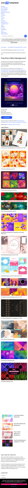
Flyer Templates (4, 8)
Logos (2, 25)
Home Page (3, 47)
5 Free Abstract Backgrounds (7, 339)
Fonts (2, 16)
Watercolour (3, 32)
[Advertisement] (14, 398)
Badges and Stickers (5, 12)
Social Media (3, 29)
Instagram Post (4, 22)
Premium (3, 28)
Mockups (3, 6)
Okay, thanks (14, 484)
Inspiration (3, 20)
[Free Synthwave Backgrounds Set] (14, 180)
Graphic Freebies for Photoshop (19, 122)
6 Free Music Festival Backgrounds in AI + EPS (11, 297)
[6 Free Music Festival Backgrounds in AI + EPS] (14, 287)
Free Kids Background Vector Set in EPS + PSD (11, 276)
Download (6, 117)
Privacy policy (14, 486)
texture (14, 124)
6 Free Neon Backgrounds (7, 381)
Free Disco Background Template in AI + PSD (20, 441)
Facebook (3, 15)
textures (18, 124)
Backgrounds (4, 10)
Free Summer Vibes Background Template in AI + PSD (13, 147)
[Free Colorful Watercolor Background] (7, 434)
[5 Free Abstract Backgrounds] (14, 329)
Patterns (3, 26)
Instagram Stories (5, 23)
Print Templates (4, 9)
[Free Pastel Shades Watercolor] (7, 418)
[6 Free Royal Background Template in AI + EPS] (14, 308)
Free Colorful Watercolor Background (17, 433)
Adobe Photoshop (20, 50)
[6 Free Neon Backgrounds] (14, 371)
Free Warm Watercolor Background (19, 424)
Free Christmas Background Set (8, 211)
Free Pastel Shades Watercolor (19, 416)
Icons (2, 19)
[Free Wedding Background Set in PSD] (14, 244)
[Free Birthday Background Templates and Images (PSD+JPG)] (14, 222)
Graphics (3, 18)
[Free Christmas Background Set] (14, 201)
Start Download (14, 42)
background (9, 124)
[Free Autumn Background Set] (14, 159)
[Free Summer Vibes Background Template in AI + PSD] (14, 137)
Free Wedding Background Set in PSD (9, 254)
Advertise (4, 477)
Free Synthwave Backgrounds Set (9, 190)
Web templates (4, 33)
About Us (3, 475)
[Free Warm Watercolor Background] (7, 426)
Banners (2, 13)
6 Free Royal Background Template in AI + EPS (11, 318)
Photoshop (10, 40)
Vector (2, 31)
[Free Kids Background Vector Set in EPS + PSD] (14, 266)
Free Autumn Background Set (8, 169)
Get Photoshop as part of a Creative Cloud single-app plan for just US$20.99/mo (13, 70)
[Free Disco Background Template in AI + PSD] (7, 443)
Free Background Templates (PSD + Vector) (17, 47)
